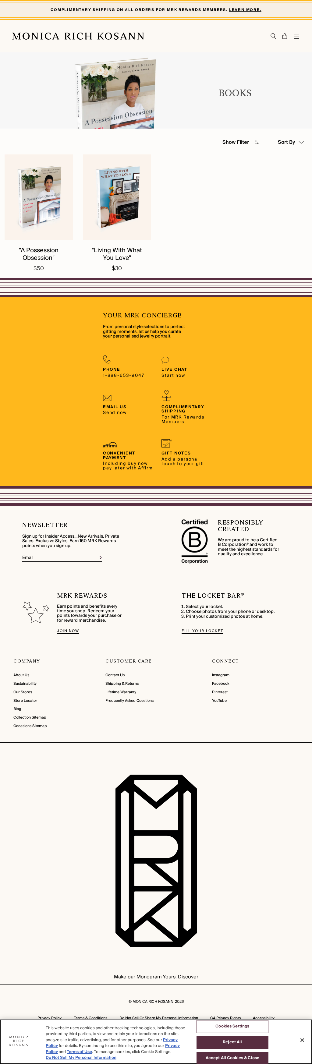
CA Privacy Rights (225, 1018)
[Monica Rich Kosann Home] (78, 36)
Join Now (68, 631)
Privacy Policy (49, 1018)
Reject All (232, 1042)
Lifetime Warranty (120, 692)
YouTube (219, 701)
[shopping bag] (285, 36)
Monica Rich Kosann (153, 1002)
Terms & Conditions (90, 1018)
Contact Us (115, 675)
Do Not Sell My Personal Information (81, 1057)
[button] (282, 36)
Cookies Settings (232, 1026)
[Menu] (297, 36)
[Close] (302, 1040)
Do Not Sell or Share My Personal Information (158, 1018)
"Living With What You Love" (117, 254)
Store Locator (25, 701)
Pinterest (220, 692)
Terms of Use (79, 1051)
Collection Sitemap (29, 717)
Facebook (220, 683)
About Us (21, 675)
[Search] (273, 36)
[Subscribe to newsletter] (100, 557)
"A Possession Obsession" (38, 254)
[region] (156, 1041)
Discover (188, 977)
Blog (17, 709)
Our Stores (22, 692)
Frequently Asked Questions (129, 701)
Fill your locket (202, 631)
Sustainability (25, 683)
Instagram (220, 675)
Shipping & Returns (122, 683)
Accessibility (264, 1018)
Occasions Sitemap (30, 726)
